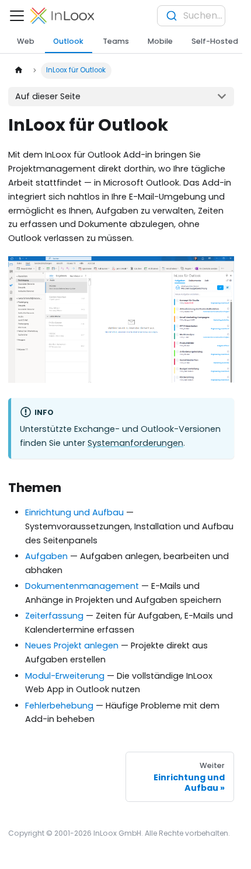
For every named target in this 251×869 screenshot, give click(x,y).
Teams (116, 41)
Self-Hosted (214, 41)
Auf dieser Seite (48, 96)
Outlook (68, 41)
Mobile (160, 41)
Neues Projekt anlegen (71, 645)
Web (25, 41)
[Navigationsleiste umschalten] (17, 16)
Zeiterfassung (54, 616)
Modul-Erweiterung (64, 676)
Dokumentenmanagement (82, 586)
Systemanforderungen (135, 443)
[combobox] (191, 15)
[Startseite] (18, 70)
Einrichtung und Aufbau (74, 512)
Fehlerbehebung (59, 705)
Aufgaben (46, 556)
